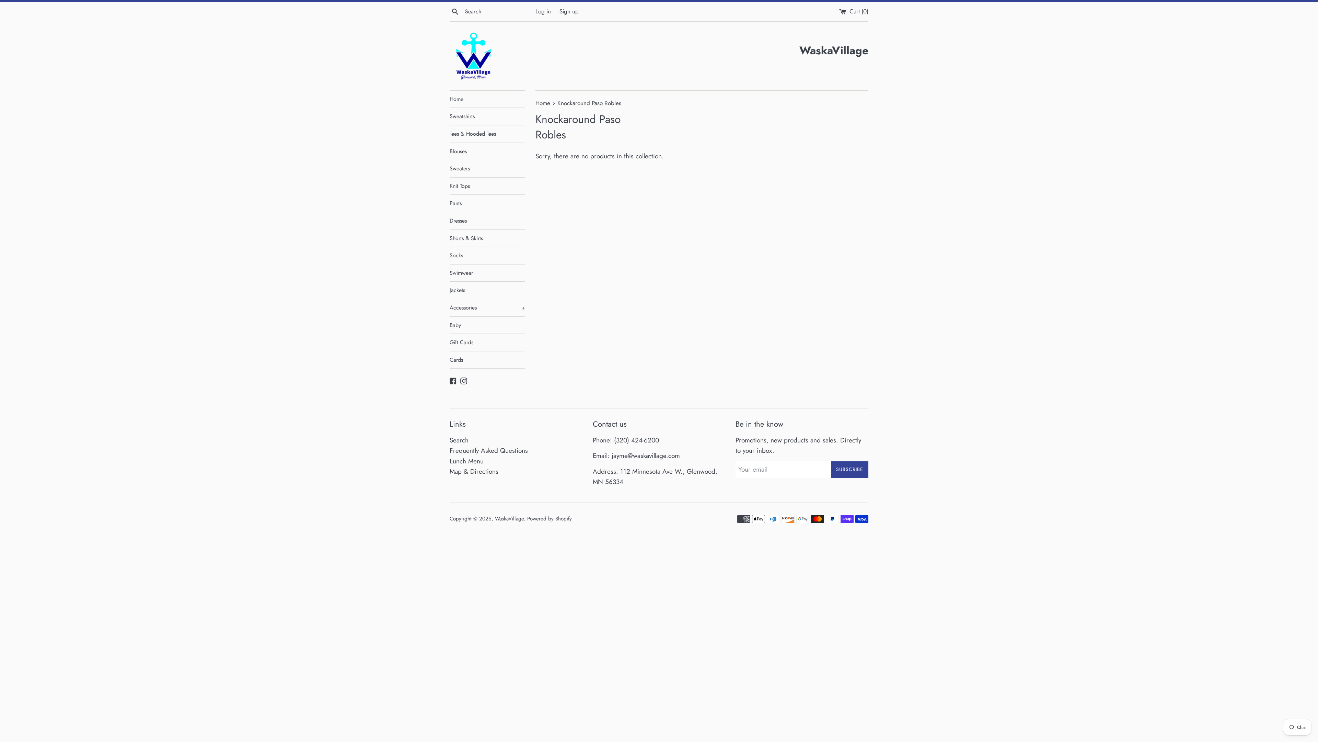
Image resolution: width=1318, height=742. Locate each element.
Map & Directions (474, 471)
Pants (456, 203)
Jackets (457, 290)
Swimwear (461, 273)
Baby (455, 325)
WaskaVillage (509, 518)
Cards (456, 360)
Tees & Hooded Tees (473, 134)
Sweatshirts (462, 116)
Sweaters (460, 168)
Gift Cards (461, 342)
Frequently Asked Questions (489, 450)
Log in (543, 11)
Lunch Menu (467, 461)
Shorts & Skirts (466, 238)
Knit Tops (460, 186)
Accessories (487, 308)
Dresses (458, 221)
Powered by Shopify (549, 518)
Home (456, 99)
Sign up (569, 11)
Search (459, 440)
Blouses (458, 151)
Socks (456, 255)
